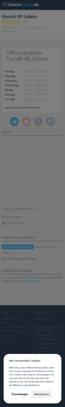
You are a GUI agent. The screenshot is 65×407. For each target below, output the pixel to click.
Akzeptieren (41, 394)
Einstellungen (20, 394)
